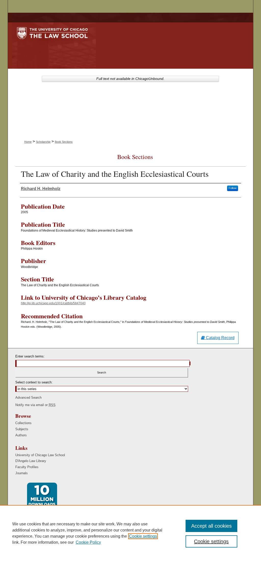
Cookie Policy (88, 542)
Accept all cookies (211, 526)
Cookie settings (143, 536)
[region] (130, 533)
